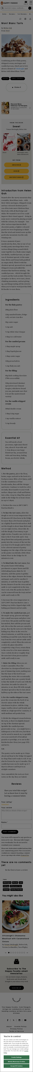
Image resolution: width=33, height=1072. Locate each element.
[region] (16, 1052)
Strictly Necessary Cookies (16, 1061)
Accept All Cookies (16, 1066)
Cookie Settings (16, 1057)
